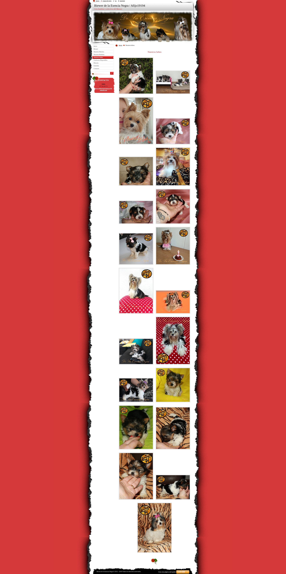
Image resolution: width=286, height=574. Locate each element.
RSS (116, 1)
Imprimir (122, 1)
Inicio (120, 45)
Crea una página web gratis (167, 572)
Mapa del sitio (107, 1)
